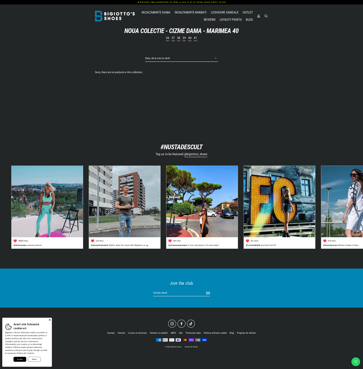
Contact (121, 333)
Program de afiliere (246, 333)
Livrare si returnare (137, 333)
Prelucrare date (193, 333)
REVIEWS (210, 19)
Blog (232, 333)
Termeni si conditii (159, 333)
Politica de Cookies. (26, 353)
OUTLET (248, 12)
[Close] (49, 319)
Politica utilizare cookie (215, 333)
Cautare (111, 333)
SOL (181, 333)
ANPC (173, 333)
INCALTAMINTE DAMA (156, 12)
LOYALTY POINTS (231, 19)
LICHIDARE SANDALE (225, 12)
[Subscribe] (207, 293)
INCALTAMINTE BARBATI (191, 12)
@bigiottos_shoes (195, 154)
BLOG (249, 19)
